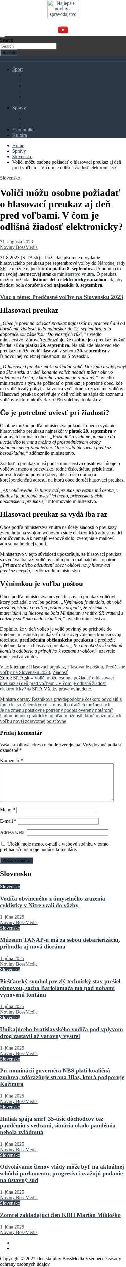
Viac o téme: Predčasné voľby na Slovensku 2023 (61, 297)
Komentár (11, 760)
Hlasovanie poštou (85, 666)
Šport (17, 69)
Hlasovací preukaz (47, 666)
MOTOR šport (38, 91)
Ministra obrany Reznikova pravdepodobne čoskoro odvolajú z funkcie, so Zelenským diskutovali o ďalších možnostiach (61, 702)
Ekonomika (23, 129)
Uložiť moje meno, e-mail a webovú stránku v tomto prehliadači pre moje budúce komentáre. (54, 846)
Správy (19, 107)
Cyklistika (34, 85)
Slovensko (34, 113)
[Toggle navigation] (2, 37)
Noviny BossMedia (19, 247)
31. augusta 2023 (16, 241)
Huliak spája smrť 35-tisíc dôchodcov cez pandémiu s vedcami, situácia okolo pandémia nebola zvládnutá (58, 1125)
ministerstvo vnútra (75, 274)
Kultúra (19, 135)
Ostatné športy (38, 102)
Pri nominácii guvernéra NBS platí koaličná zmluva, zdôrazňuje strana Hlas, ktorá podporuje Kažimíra (62, 1077)
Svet (28, 118)
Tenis (29, 96)
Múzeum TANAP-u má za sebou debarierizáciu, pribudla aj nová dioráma (60, 943)
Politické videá (38, 124)
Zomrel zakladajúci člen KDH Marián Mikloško (60, 1215)
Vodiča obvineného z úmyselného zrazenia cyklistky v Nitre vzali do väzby (52, 901)
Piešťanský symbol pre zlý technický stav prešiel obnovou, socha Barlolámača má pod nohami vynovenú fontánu (60, 988)
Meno (7, 809)
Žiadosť (60, 672)
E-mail (8, 821)
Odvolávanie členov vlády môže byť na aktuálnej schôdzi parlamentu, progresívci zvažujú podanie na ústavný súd (62, 1173)
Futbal (30, 74)
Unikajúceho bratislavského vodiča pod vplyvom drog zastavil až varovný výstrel (61, 1032)
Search (6, 40)
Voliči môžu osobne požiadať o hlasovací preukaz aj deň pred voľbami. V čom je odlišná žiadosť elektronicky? (57, 683)
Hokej (30, 80)
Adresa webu (13, 832)
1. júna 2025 (12, 916)
